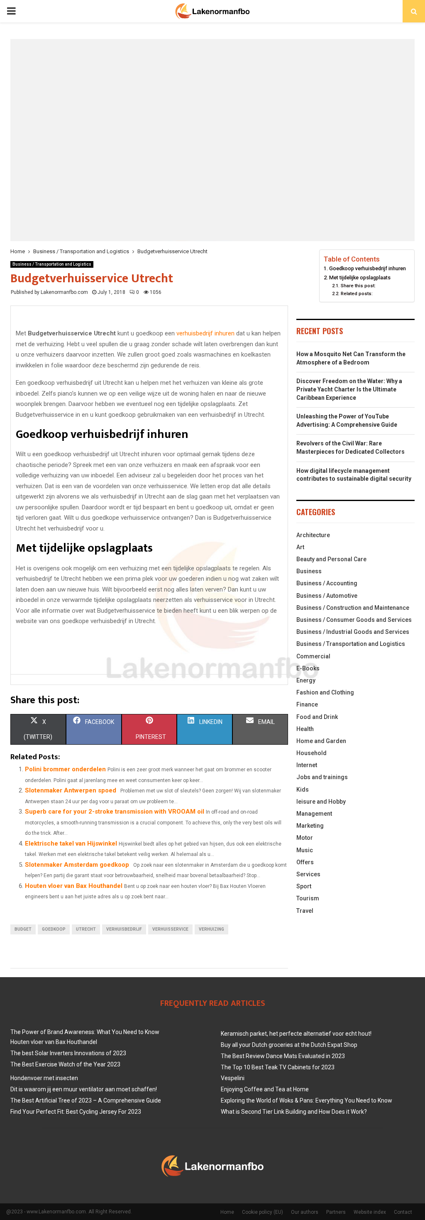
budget (23, 929)
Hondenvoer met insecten (44, 1078)
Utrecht (86, 929)
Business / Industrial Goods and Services (352, 631)
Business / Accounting (326, 583)
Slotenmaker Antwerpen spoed (70, 790)
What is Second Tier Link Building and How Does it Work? (294, 1111)
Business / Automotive (326, 595)
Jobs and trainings (322, 777)
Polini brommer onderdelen (65, 769)
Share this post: (358, 285)
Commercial (313, 656)
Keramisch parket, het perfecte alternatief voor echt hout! (296, 1033)
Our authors (304, 1212)
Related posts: (356, 293)
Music (304, 850)
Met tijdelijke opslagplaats (360, 277)
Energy (305, 680)
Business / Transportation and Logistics (51, 264)
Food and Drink (317, 717)
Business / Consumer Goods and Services (354, 619)
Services (308, 874)
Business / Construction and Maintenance (352, 607)
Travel (304, 910)
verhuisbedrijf (124, 929)
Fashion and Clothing (325, 692)
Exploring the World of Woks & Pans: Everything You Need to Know (306, 1100)
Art (300, 547)
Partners (336, 1212)
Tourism (307, 898)
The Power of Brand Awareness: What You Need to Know (84, 1032)
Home (227, 1212)
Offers (305, 862)
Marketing (310, 825)
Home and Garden (321, 741)
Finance (307, 704)
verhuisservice (170, 929)
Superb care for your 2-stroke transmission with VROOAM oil (114, 811)
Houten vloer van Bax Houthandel (73, 886)
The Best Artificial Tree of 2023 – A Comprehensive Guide (85, 1100)
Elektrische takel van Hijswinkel (71, 843)
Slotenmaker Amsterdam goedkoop (77, 864)
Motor (304, 837)
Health (305, 729)
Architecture (313, 535)
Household (311, 753)
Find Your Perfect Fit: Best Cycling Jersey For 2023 (75, 1111)
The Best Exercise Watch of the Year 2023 (65, 1064)
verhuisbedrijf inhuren (205, 333)
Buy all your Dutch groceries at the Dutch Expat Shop (289, 1045)
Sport (303, 886)
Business (309, 571)
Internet (306, 765)
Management (314, 813)
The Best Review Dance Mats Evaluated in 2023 (283, 1056)
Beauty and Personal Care (331, 559)
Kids (302, 789)
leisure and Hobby (321, 801)
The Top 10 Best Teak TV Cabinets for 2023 (278, 1067)
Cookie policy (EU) (262, 1212)
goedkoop (54, 929)
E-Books (308, 668)
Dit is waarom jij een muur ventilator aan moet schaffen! (83, 1089)
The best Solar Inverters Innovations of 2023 (68, 1053)
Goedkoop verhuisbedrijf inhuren (367, 268)
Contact (403, 1212)
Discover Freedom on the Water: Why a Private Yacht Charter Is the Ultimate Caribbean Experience (349, 389)
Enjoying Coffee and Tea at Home (265, 1089)
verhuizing (211, 929)
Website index (370, 1212)
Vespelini (232, 1078)
